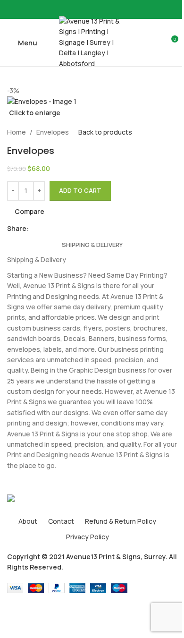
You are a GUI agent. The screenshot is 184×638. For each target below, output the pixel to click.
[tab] (92, 245)
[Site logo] (92, 41)
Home (16, 132)
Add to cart (80, 190)
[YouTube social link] (109, 9)
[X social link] (86, 9)
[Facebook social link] (75, 9)
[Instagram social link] (97, 9)
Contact (61, 521)
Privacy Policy (87, 536)
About (27, 521)
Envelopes (52, 132)
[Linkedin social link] (57, 228)
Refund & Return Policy (120, 521)
